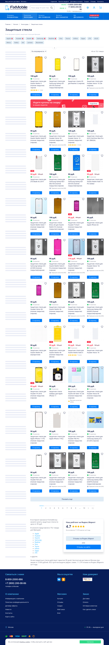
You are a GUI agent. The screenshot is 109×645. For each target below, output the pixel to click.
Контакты (100, 1)
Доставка (86, 599)
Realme (51, 38)
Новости (8, 609)
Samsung (40, 38)
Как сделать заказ (89, 609)
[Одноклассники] (63, 580)
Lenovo (29, 43)
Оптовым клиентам (90, 606)
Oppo (83, 38)
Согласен (90, 642)
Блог (59, 613)
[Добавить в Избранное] (45, 57)
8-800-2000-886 (75, 4)
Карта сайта (9, 617)
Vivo (60, 38)
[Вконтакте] (59, 580)
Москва (23, 1)
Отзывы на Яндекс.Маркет (83, 538)
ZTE (89, 38)
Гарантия (54, 1)
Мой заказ (61, 609)
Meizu (9, 43)
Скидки (86, 1)
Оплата (85, 602)
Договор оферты (11, 606)
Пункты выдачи (63, 1)
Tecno (68, 38)
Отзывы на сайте (83, 547)
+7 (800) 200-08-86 (75, 8)
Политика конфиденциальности (17, 602)
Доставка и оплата (76, 1)
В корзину (36, 95)
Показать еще (67, 499)
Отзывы (93, 1)
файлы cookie (25, 642)
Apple (9, 38)
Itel (23, 43)
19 (84, 508)
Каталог (60, 599)
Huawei (18, 38)
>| (93, 508)
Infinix (75, 38)
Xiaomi (29, 38)
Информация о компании (14, 599)
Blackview (39, 43)
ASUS (96, 38)
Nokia (16, 43)
